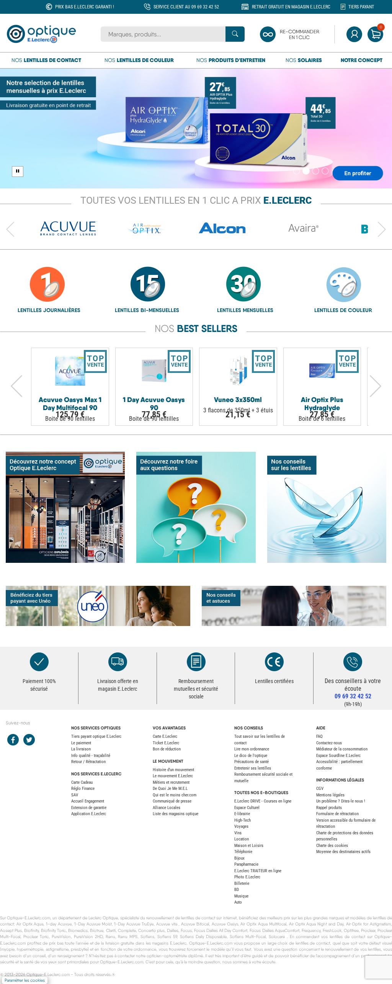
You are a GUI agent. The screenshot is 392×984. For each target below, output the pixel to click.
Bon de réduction (167, 749)
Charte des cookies (332, 845)
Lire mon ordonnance (251, 749)
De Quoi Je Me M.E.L (170, 788)
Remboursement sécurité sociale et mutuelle (263, 777)
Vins (238, 832)
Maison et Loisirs (248, 845)
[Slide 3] (315, 171)
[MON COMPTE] (354, 34)
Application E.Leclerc (88, 813)
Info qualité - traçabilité (90, 755)
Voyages (241, 826)
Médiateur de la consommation (342, 749)
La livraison (81, 749)
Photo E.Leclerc (247, 876)
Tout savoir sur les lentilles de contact (259, 739)
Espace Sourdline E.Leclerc (338, 755)
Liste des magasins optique (175, 813)
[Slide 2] (306, 171)
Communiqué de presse (172, 801)
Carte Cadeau (82, 782)
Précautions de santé (251, 761)
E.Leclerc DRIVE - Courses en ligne (262, 801)
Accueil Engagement (87, 801)
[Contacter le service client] (352, 661)
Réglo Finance (83, 788)
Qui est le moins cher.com (174, 795)
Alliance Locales (166, 807)
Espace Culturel (247, 807)
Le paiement (81, 742)
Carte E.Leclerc (165, 736)
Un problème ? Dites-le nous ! (340, 801)
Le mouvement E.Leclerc (173, 775)
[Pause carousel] (17, 171)
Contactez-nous (329, 742)
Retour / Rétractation (88, 761)
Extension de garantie (88, 807)
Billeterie (241, 883)
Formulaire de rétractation (337, 813)
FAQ (319, 736)
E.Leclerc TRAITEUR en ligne (257, 870)
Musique (241, 896)
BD (236, 889)
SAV (74, 795)
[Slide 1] (296, 171)
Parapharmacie (246, 864)
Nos (46, 60)
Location (241, 839)
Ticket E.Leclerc (166, 742)
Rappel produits (329, 807)
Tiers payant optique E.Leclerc (96, 736)
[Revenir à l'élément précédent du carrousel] (10, 230)
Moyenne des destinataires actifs (343, 851)
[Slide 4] (325, 171)
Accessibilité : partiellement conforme (339, 765)
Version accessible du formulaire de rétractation (346, 823)
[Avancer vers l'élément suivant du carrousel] (381, 230)
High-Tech (242, 820)
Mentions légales (330, 795)
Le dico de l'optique (250, 755)
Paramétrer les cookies (25, 980)
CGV (319, 788)
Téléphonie (243, 851)
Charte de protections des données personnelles (344, 836)
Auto (238, 902)
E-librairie (242, 813)
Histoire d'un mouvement (173, 769)
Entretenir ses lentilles (252, 768)
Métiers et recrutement (171, 782)
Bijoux (239, 858)
